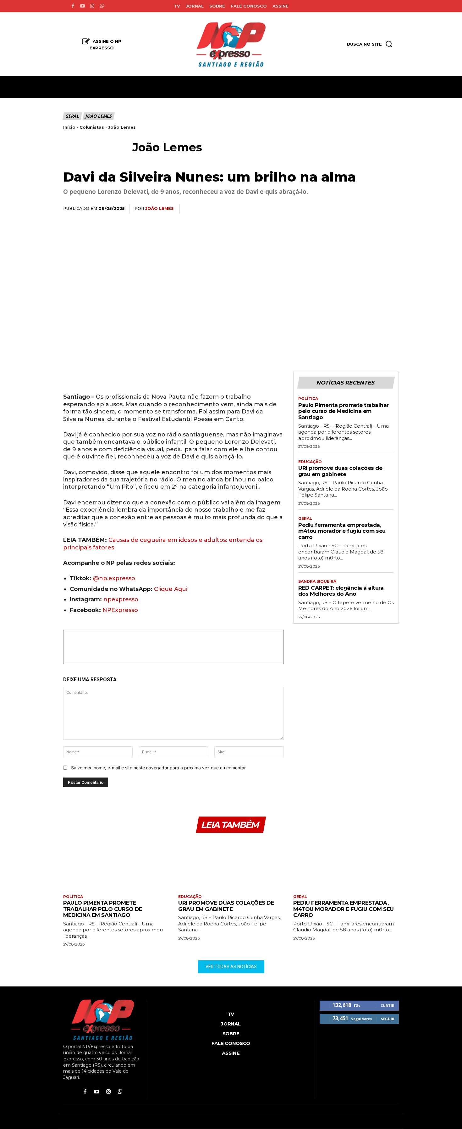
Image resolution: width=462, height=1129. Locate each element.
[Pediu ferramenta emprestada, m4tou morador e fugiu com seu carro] (346, 864)
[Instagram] (92, 6)
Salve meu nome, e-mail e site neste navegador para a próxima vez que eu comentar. (159, 767)
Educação (310, 462)
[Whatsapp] (102, 6)
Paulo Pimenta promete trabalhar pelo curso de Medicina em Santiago (343, 411)
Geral (72, 116)
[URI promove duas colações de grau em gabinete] (231, 864)
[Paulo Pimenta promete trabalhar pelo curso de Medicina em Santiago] (116, 864)
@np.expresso (114, 578)
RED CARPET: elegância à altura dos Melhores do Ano (340, 591)
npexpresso (120, 599)
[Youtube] (82, 6)
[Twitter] (334, 209)
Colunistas (92, 127)
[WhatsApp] (348, 209)
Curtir (387, 1005)
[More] (392, 209)
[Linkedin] (363, 209)
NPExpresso (120, 610)
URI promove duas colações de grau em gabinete (340, 471)
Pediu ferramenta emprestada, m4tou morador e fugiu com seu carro (342, 531)
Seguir (387, 1018)
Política (308, 398)
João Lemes (98, 116)
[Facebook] (72, 6)
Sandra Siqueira (317, 581)
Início (69, 127)
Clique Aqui (170, 589)
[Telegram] (377, 209)
